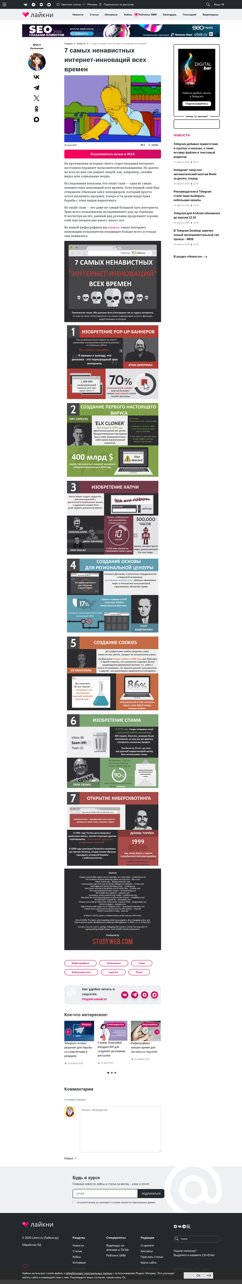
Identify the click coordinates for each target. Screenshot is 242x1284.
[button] (108, 1073)
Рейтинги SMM (148, 14)
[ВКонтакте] (36, 77)
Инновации (114, 963)
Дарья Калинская (36, 46)
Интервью (111, 14)
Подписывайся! (94, 999)
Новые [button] (69, 1158)
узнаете (113, 227)
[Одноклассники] (36, 109)
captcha (113, 972)
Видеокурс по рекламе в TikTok (117, 1247)
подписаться (151, 1193)
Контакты (147, 1251)
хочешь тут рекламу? (196, 116)
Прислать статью (152, 1256)
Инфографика (80, 963)
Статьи (94, 14)
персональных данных (143, 1202)
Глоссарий (189, 14)
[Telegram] (36, 87)
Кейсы (128, 14)
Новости (78, 14)
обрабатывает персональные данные (89, 1273)
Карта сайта (148, 1262)
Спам (142, 963)
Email (139, 972)
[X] (36, 98)
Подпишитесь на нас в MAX (113, 154)
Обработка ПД (31, 1244)
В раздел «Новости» (188, 256)
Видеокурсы (210, 14)
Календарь (170, 14)
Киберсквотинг (81, 972)
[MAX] (36, 119)
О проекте (147, 1245)
